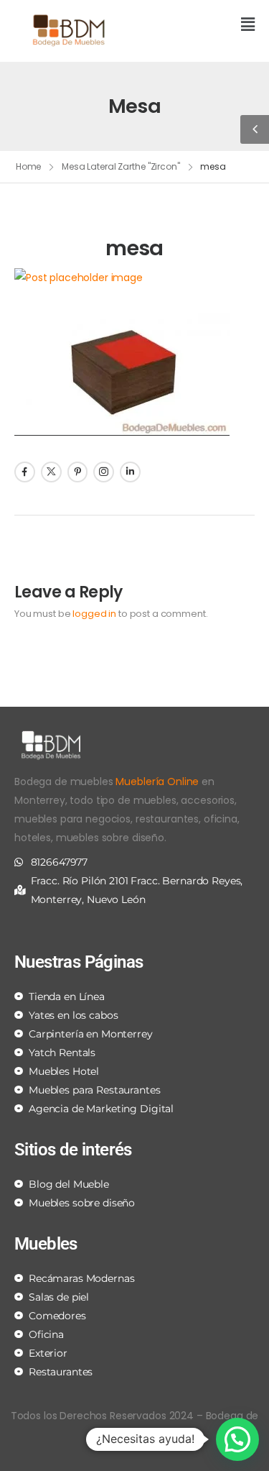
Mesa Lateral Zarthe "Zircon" (121, 166)
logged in (94, 613)
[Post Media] (134, 277)
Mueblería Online (157, 781)
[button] (200, 25)
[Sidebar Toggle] (254, 129)
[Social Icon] (24, 472)
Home (29, 166)
